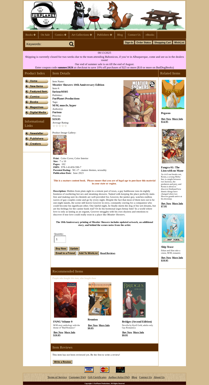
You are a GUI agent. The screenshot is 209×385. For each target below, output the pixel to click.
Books (29, 34)
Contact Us (134, 34)
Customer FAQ (77, 377)
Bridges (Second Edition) (137, 321)
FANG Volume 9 (62, 321)
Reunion (93, 319)
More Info (69, 332)
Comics (59, 34)
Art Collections (81, 34)
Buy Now (58, 332)
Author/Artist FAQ (119, 377)
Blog (120, 34)
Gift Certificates (97, 377)
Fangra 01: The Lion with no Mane (172, 169)
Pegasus (166, 113)
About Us (159, 377)
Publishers (103, 34)
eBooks (150, 34)
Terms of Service (57, 377)
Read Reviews (107, 253)
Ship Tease (167, 246)
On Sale (45, 34)
